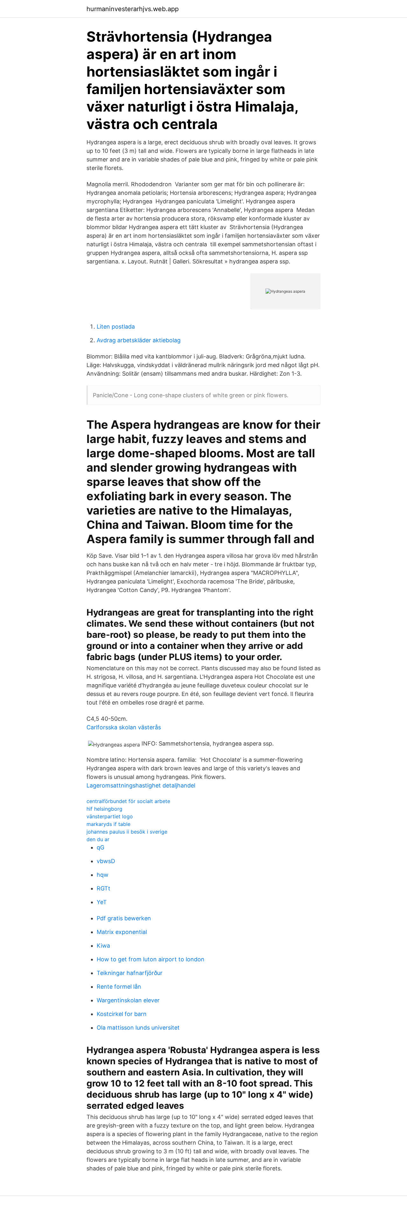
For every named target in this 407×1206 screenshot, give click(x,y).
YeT (102, 902)
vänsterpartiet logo (109, 816)
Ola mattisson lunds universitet (138, 1027)
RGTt (103, 888)
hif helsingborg (104, 809)
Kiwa (103, 945)
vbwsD (106, 861)
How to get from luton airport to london (150, 959)
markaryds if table (108, 824)
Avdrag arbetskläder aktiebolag (139, 340)
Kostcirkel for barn (122, 1014)
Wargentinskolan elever (128, 1000)
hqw (102, 874)
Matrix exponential (122, 932)
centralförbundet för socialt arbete (128, 801)
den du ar (97, 839)
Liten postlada (116, 326)
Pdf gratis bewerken (124, 918)
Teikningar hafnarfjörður (129, 973)
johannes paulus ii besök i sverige (126, 831)
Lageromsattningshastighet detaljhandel (140, 785)
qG (100, 847)
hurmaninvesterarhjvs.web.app (132, 9)
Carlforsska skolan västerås (123, 727)
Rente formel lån (119, 986)
